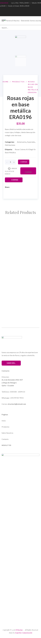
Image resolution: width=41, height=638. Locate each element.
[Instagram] (10, 452)
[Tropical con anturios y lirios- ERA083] (20, 273)
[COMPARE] (21, 230)
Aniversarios (21, 142)
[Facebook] (13, 187)
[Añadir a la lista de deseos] (12, 231)
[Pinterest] (6, 452)
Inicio (4, 421)
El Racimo (19, 630)
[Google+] (14, 452)
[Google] (21, 187)
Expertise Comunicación (23, 633)
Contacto (5, 439)
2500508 (13, 392)
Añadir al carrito (14, 225)
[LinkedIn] (25, 187)
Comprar (23, 162)
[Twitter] (17, 187)
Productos (5, 427)
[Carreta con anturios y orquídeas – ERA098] (20, 255)
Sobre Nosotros (7, 433)
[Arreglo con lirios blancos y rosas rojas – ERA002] (20, 237)
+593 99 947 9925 (17, 398)
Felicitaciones (10, 145)
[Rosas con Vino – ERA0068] (15, 222)
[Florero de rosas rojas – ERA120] (18, 304)
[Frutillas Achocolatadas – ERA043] (18, 289)
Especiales (31, 142)
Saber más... (11, 363)
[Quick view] (7, 231)
